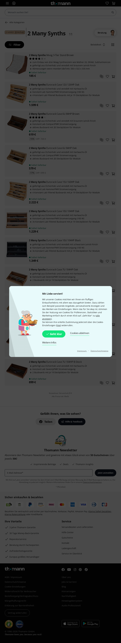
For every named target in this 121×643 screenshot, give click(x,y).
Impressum (82, 351)
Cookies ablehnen (79, 333)
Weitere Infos (49, 342)
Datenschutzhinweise (99, 351)
